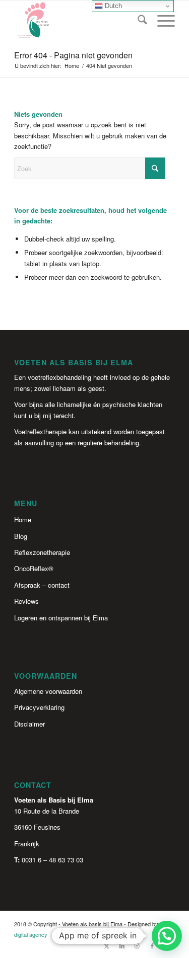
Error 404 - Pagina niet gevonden (73, 55)
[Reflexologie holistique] (78, 21)
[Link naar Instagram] (137, 945)
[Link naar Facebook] (152, 945)
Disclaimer (29, 724)
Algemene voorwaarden (48, 691)
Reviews (26, 601)
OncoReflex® (33, 568)
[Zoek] (137, 21)
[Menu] (161, 21)
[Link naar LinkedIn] (122, 945)
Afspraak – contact (42, 585)
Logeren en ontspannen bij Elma (61, 617)
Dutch (112, 6)
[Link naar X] (106, 945)
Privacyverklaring (39, 707)
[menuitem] (137, 21)
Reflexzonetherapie (42, 552)
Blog (20, 536)
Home (22, 519)
